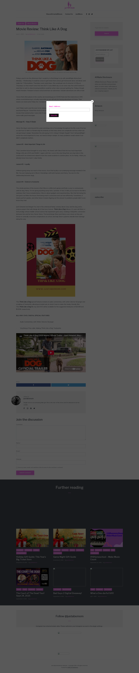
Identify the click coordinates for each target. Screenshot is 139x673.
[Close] (92, 101)
